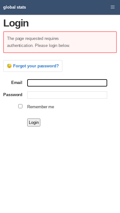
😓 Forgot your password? (33, 66)
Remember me (40, 106)
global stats (14, 7)
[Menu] (112, 7)
